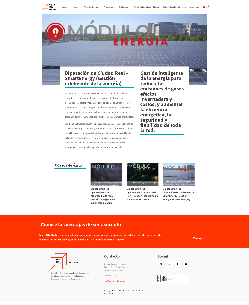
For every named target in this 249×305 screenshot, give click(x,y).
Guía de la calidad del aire (174, 7)
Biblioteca (123, 7)
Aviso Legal (107, 291)
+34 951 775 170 (111, 276)
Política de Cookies (132, 291)
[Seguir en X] (161, 264)
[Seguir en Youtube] (186, 264)
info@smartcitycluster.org (114, 281)
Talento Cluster (91, 7)
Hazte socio (194, 7)
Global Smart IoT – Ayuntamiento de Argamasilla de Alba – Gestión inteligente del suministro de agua (103, 196)
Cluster (64, 7)
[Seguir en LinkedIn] (169, 264)
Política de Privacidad (118, 291)
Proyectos (108, 7)
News (76, 7)
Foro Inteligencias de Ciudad (146, 7)
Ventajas (198, 238)
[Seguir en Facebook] (178, 264)
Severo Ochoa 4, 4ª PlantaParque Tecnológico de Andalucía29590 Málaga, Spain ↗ (118, 267)
